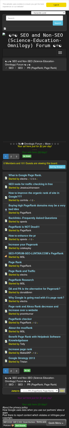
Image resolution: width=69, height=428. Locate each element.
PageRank (25, 212)
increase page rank (20, 349)
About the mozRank (20, 328)
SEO (11, 67)
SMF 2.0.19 (8, 422)
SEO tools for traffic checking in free (31, 184)
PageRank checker (20, 319)
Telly (22, 344)
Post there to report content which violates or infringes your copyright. (34, 416)
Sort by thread (56, 166)
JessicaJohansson (30, 187)
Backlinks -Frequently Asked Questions (33, 218)
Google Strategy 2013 (22, 358)
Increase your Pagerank (23, 244)
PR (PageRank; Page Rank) (42, 67)
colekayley (25, 248)
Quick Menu (55, 422)
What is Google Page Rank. (25, 175)
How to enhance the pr (22, 235)
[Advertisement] (34, 105)
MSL (22, 257)
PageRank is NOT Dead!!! (24, 227)
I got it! (56, 5)
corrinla (24, 200)
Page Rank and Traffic (22, 271)
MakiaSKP (25, 352)
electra (23, 178)
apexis (23, 221)
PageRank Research (21, 280)
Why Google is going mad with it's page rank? (36, 297)
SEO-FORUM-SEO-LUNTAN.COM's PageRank (36, 253)
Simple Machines (29, 422)
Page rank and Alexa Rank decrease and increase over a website (33, 308)
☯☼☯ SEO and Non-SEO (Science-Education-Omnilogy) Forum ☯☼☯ (30, 62)
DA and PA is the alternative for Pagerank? (34, 289)
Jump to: (15, 390)
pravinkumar (26, 313)
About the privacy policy (15, 407)
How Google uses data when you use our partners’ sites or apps (34, 411)
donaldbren (26, 292)
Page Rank (15, 262)
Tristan (23, 361)
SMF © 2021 (17, 422)
